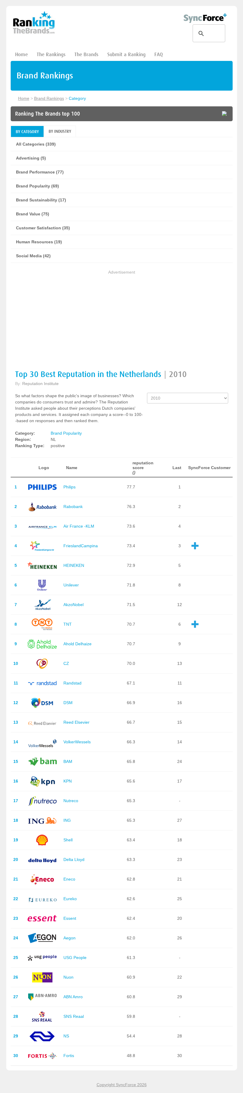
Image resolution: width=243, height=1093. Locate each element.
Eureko (70, 898)
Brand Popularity (66, 433)
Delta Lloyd (73, 859)
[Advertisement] (122, 317)
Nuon (68, 977)
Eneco (69, 879)
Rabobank (73, 506)
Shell (68, 840)
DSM (68, 702)
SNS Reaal (73, 1016)
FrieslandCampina (80, 545)
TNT (67, 624)
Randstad (72, 683)
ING (67, 820)
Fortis (68, 1055)
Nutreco (70, 800)
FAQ (158, 54)
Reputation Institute (40, 383)
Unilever (71, 585)
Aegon (69, 938)
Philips (69, 487)
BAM (67, 761)
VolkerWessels (77, 741)
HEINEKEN (73, 565)
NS (66, 1036)
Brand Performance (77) (40, 172)
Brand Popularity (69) (37, 186)
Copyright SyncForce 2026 (122, 1084)
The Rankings (51, 54)
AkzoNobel (73, 604)
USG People (75, 957)
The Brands (86, 54)
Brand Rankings (49, 98)
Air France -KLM (78, 526)
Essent (69, 918)
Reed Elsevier (76, 722)
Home (21, 54)
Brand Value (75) (32, 214)
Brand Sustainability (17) (41, 200)
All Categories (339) (36, 144)
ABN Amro (73, 996)
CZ (66, 663)
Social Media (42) (33, 255)
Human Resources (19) (39, 241)
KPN (67, 781)
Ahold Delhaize (77, 643)
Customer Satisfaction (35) (43, 227)
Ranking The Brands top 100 (47, 114)
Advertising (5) (31, 158)
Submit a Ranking (126, 54)
